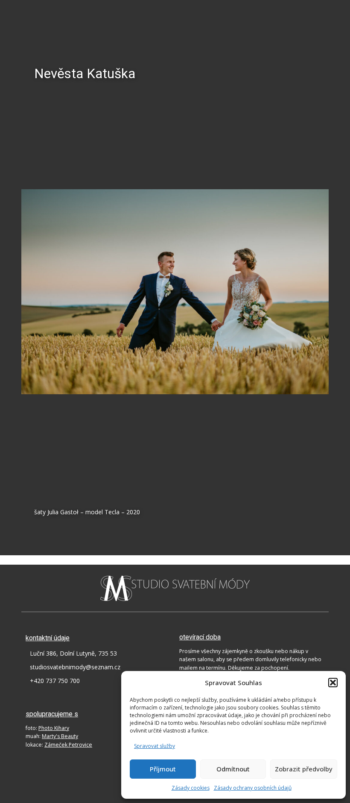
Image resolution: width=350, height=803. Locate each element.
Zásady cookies (191, 787)
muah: (52, 736)
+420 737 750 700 (55, 681)
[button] (333, 682)
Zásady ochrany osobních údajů (253, 787)
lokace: (59, 744)
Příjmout (163, 769)
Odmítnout (233, 769)
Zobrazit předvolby (303, 769)
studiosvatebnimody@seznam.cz (75, 667)
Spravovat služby (154, 746)
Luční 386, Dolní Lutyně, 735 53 (73, 653)
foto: (47, 728)
